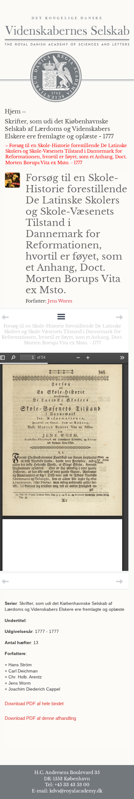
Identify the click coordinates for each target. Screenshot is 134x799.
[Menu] (61, 317)
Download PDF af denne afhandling (40, 718)
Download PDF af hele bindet (34, 703)
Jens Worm (60, 301)
